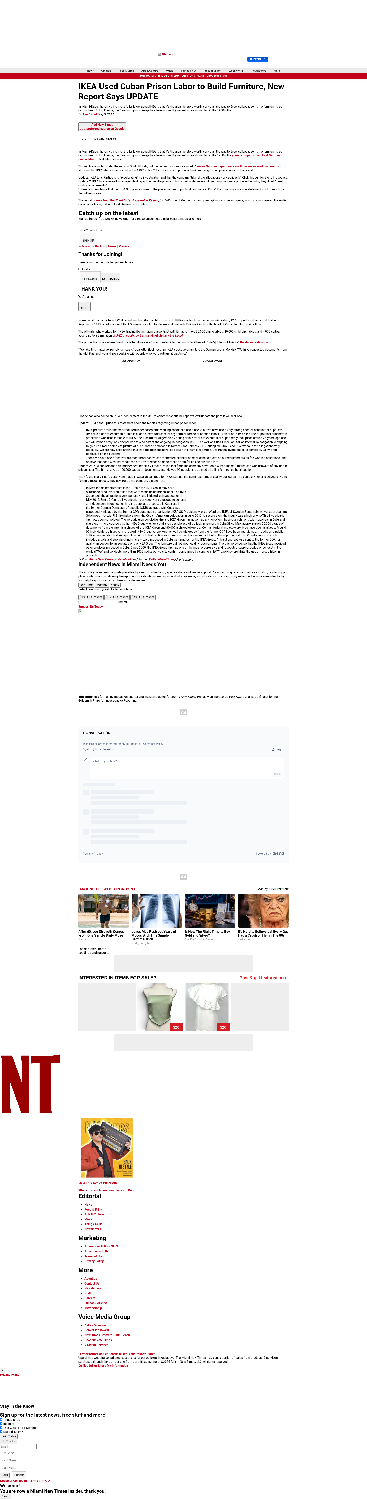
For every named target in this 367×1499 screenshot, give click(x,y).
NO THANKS (110, 279)
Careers (89, 1298)
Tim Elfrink (90, 114)
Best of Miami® (14, 1432)
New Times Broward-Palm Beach (107, 1335)
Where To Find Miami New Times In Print (106, 1190)
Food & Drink (126, 70)
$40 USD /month (143, 597)
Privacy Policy (94, 1261)
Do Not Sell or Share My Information (103, 1366)
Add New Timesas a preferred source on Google (102, 127)
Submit (19, 1475)
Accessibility (117, 1354)
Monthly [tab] (102, 585)
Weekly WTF (236, 70)
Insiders (8, 1424)
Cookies (102, 1354)
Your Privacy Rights (142, 1354)
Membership (93, 1308)
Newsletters (258, 70)
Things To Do (189, 70)
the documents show (254, 342)
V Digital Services (96, 1345)
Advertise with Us (96, 1251)
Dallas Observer (95, 1325)
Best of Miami (212, 70)
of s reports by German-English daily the (147, 335)
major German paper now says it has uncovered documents (238, 166)
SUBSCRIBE (90, 279)
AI (127, 1354)
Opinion (106, 70)
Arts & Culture (149, 70)
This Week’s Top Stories (19, 1428)
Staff (87, 1293)
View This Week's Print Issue (98, 1183)
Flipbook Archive (96, 1303)
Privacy (124, 246)
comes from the (126, 200)
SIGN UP (88, 240)
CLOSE (84, 308)
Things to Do (11, 1420)
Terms (112, 246)
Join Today (9, 1436)
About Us (90, 1278)
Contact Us (91, 1283)
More (277, 70)
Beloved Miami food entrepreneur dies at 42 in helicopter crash (183, 75)
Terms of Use (93, 1256)
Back (5, 1475)
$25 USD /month (117, 597)
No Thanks (9, 1441)
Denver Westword (96, 1330)
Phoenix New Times (98, 1340)
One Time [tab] (86, 585)
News (90, 70)
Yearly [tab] (115, 585)
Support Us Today (90, 607)
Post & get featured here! (264, 977)
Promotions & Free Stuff (101, 1246)
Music (169, 70)
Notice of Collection (91, 246)
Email (83, 230)
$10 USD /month (91, 597)
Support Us (257, 59)
